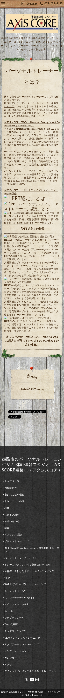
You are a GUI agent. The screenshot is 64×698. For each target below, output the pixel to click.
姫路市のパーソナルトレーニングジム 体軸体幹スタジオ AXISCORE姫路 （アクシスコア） (32, 464)
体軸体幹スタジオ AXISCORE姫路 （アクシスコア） (35, 692)
